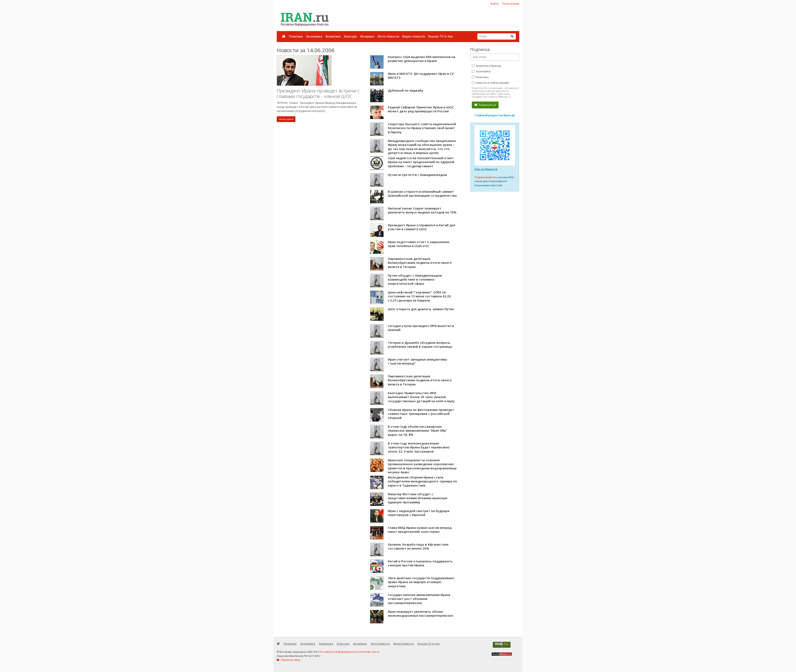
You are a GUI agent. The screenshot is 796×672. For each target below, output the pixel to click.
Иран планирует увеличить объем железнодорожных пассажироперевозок (420, 613)
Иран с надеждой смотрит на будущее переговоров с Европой (419, 513)
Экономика (314, 36)
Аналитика (333, 36)
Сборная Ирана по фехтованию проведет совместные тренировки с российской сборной (421, 414)
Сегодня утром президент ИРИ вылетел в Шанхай (421, 328)
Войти (495, 3)
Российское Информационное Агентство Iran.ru (349, 652)
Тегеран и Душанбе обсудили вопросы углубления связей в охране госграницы (420, 344)
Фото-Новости (388, 36)
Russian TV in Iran (440, 36)
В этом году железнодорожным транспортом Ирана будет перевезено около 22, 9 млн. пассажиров (419, 447)
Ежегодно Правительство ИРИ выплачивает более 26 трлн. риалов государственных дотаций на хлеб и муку (421, 397)
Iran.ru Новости (485, 169)
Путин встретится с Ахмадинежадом (417, 175)
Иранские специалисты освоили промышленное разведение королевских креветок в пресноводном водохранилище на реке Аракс (422, 466)
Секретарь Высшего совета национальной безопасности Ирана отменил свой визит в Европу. (422, 128)
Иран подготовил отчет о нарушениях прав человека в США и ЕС (418, 244)
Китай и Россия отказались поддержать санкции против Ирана (420, 563)
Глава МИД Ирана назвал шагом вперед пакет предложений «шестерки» (419, 529)
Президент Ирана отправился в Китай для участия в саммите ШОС (421, 227)
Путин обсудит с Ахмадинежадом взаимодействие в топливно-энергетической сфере (415, 279)
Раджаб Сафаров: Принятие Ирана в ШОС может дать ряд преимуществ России (421, 109)
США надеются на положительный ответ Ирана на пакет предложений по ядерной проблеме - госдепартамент (421, 162)
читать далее (286, 119)
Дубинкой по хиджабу (405, 90)
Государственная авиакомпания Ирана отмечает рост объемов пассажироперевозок (419, 599)
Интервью (367, 36)
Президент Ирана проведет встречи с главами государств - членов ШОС (318, 93)
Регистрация (510, 3)
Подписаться (487, 105)
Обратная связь (290, 660)
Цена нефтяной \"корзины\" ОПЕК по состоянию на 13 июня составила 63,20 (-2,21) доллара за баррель (419, 296)
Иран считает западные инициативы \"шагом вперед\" (417, 361)
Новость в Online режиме (492, 83)
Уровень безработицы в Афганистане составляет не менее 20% (418, 546)
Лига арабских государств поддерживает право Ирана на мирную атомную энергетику (421, 582)
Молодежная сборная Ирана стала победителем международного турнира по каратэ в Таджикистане (422, 481)
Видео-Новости (413, 36)
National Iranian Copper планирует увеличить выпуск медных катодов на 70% (422, 210)
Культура (350, 36)
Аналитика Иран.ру (488, 66)
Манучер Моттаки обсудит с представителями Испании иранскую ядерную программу (418, 498)
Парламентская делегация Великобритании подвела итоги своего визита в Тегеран (420, 263)
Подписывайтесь (485, 177)
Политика (296, 36)
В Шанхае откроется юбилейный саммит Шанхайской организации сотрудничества (422, 193)
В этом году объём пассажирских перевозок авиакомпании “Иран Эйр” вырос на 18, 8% (417, 430)
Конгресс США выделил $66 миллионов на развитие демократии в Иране (421, 59)
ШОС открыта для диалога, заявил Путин (421, 309)
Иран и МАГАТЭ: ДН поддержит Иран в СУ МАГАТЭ (421, 75)
